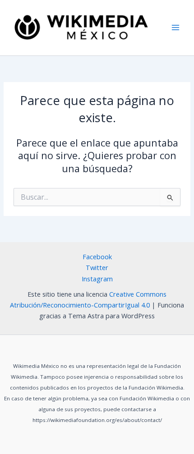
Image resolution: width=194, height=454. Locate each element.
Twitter (97, 267)
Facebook (97, 256)
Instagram (97, 278)
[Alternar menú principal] (175, 27)
